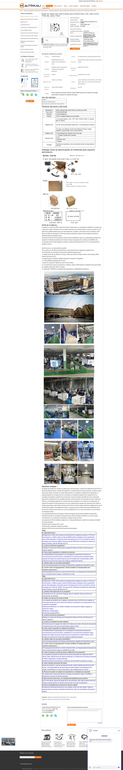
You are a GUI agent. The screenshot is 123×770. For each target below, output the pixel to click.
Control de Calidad (85, 6)
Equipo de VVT (24, 22)
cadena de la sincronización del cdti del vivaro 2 (58, 697)
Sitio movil (23, 765)
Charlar (75, 48)
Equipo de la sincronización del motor (29, 19)
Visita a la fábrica (73, 6)
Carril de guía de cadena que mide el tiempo (29, 46)
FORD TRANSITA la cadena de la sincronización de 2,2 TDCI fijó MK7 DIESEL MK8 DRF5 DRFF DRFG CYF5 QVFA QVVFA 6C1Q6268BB (84, 746)
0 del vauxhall (73, 697)
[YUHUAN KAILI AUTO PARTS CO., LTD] (42, 40)
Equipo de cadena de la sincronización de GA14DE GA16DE (56, 699)
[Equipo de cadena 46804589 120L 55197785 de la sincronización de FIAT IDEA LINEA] (22, 70)
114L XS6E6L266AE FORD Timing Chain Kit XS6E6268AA (31, 60)
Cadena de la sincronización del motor (29, 33)
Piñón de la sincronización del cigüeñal (27, 42)
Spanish (100, 1)
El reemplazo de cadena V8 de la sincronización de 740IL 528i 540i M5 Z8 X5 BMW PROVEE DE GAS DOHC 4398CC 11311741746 (59, 746)
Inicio (43, 6)
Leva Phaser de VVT (25, 24)
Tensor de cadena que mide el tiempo (29, 35)
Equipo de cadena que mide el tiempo (39, 10)
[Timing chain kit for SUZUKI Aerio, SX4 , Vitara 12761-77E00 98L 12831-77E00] (55, 27)
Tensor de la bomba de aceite (27, 52)
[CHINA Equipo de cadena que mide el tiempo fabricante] (30, 5)
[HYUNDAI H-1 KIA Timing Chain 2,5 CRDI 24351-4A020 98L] (22, 65)
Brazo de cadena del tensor (27, 49)
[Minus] (119, 731)
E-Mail (22, 763)
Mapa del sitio (28, 763)
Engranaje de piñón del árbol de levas (29, 38)
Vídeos (65, 6)
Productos (49, 6)
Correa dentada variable (26, 30)
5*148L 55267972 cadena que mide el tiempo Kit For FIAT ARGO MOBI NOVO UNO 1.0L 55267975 (71, 745)
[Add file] (90, 767)
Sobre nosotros (58, 6)
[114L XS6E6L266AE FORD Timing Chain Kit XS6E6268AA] (22, 60)
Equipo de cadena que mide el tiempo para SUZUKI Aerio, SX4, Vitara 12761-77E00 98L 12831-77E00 (56, 46)
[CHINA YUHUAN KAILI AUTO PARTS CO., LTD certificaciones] (25, 82)
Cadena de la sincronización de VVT (29, 27)
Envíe (38, 757)
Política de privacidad (27, 768)
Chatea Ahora (45, 8)
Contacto (94, 6)
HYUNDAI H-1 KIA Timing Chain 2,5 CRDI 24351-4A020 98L (32, 66)
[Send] (118, 767)
